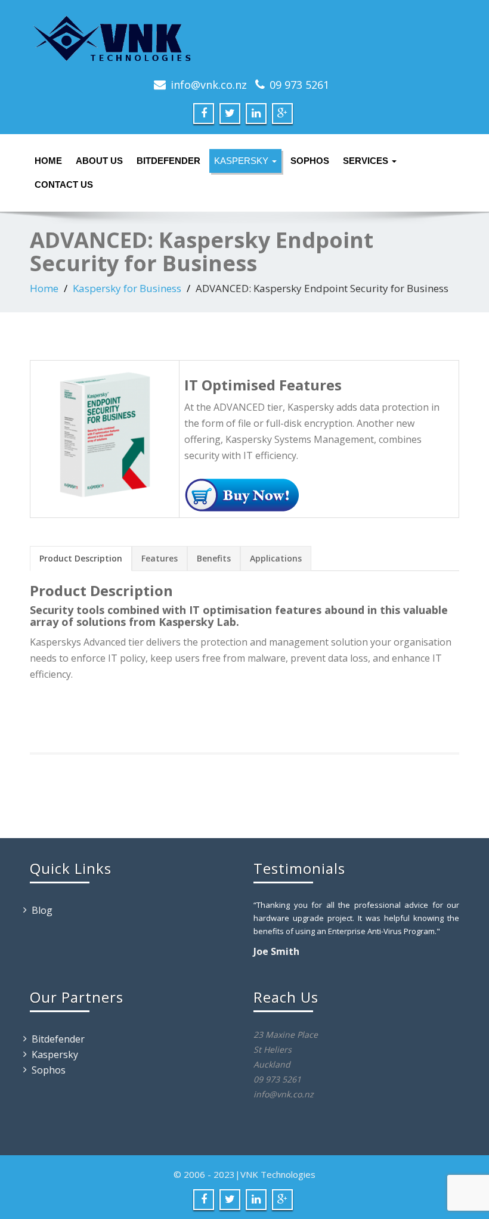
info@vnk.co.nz (209, 84)
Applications (276, 558)
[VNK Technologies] (244, 39)
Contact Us (64, 184)
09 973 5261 (299, 84)
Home (48, 161)
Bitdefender (168, 161)
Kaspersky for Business (127, 288)
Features (159, 558)
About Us (99, 161)
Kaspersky (242, 161)
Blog (42, 910)
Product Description (80, 558)
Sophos (309, 161)
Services (367, 161)
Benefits (214, 558)
